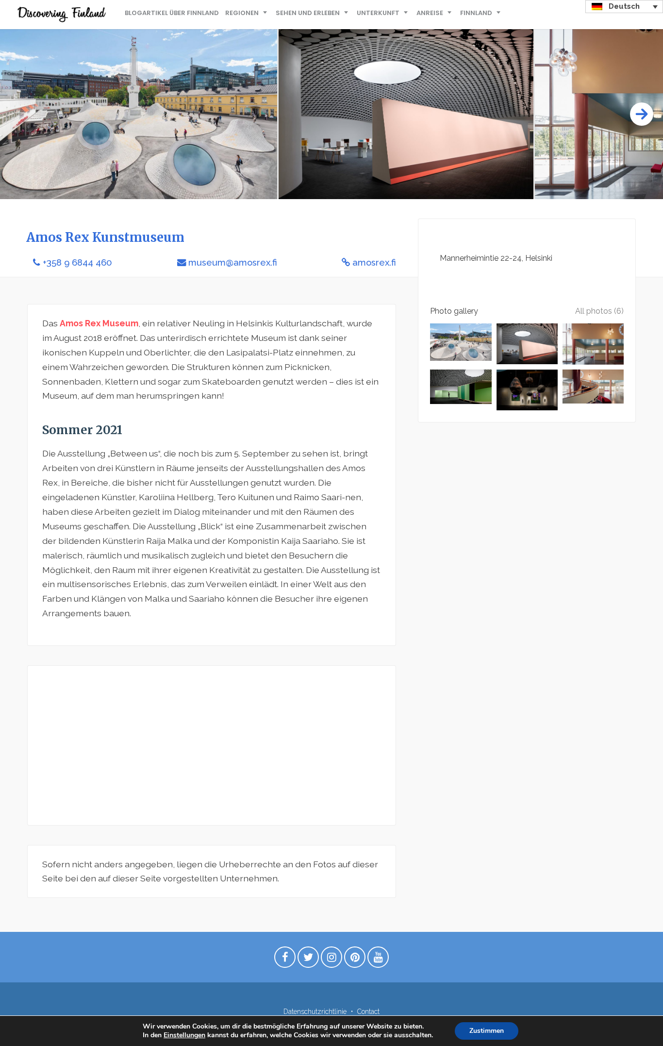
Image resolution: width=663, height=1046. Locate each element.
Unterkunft (378, 12)
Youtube (378, 959)
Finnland (476, 12)
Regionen (242, 12)
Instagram (331, 959)
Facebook (285, 959)
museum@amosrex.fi (232, 262)
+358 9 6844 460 (77, 262)
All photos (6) (599, 311)
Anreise (429, 12)
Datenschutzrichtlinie (315, 1011)
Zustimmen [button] (486, 1030)
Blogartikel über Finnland (172, 12)
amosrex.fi (374, 262)
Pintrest (355, 959)
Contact (368, 1011)
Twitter (308, 959)
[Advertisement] (211, 745)
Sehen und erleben (308, 12)
